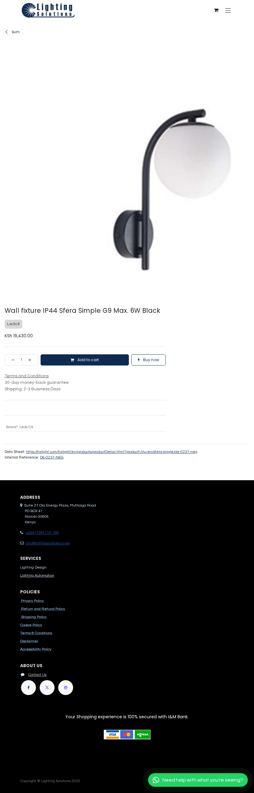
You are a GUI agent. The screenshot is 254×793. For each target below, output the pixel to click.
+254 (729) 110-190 (42, 533)
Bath (15, 32)
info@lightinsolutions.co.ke (48, 543)
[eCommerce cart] (216, 10)
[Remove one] (11, 360)
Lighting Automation (37, 576)
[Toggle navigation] (228, 10)
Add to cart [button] (88, 359)
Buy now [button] (150, 359)
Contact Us (37, 675)
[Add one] (31, 360)
